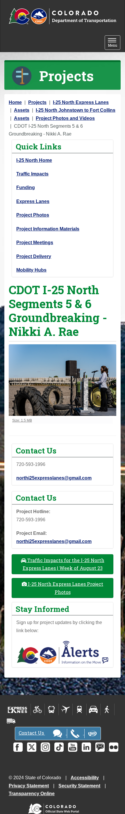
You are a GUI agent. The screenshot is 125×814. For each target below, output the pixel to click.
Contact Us (32, 733)
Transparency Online (32, 793)
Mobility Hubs (31, 270)
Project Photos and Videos (65, 118)
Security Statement (79, 785)
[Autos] (93, 709)
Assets (21, 110)
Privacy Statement (29, 785)
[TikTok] (59, 747)
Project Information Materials (47, 228)
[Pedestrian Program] (107, 709)
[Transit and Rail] (51, 709)
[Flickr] (114, 747)
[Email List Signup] (100, 747)
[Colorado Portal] (54, 807)
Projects (37, 102)
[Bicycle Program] (38, 709)
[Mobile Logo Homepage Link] (62, 16)
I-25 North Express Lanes (81, 102)
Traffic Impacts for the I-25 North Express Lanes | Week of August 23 (63, 564)
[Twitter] (32, 747)
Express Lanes (32, 201)
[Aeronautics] (65, 709)
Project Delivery (33, 256)
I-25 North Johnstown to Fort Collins (75, 110)
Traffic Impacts (32, 173)
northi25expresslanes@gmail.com (54, 477)
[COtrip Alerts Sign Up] (62, 652)
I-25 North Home (34, 160)
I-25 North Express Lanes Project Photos (65, 588)
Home (15, 102)
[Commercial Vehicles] (11, 721)
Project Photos (32, 215)
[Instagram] (45, 747)
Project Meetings (34, 242)
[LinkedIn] (86, 747)
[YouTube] (73, 747)
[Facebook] (18, 747)
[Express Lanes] (17, 709)
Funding (25, 187)
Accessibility (85, 777)
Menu (114, 43)
